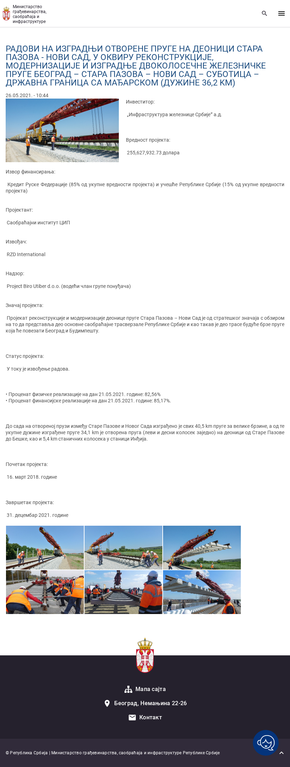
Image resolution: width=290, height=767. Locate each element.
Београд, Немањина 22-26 (150, 703)
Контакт (150, 717)
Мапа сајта (150, 689)
